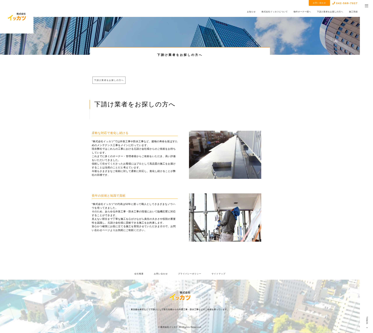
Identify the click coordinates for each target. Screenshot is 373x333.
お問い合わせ (319, 3)
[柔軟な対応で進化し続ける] (225, 177)
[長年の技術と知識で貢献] (225, 239)
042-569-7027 (347, 3)
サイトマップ (219, 274)
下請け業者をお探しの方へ (109, 80)
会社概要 (139, 274)
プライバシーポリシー (189, 274)
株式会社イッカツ (169, 327)
